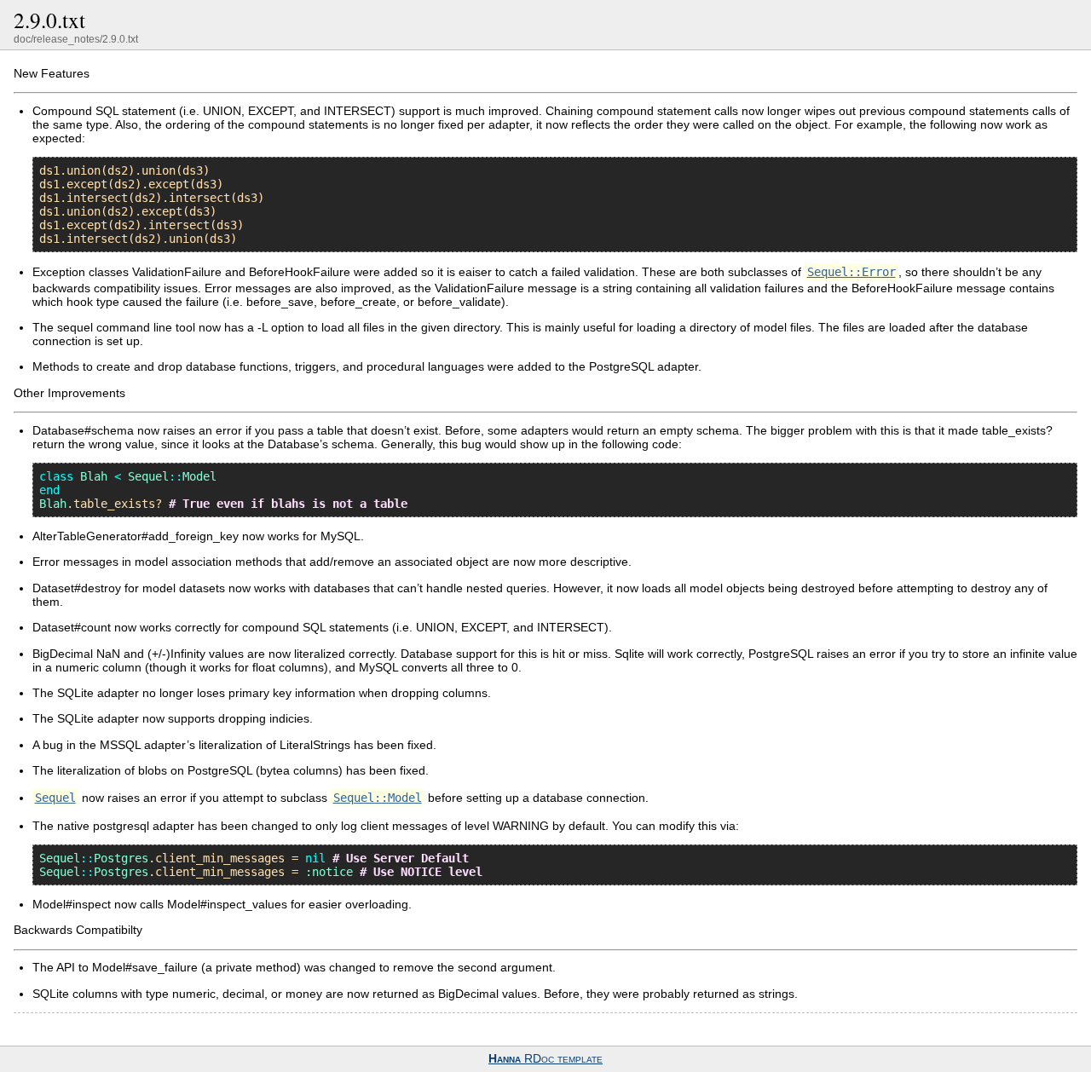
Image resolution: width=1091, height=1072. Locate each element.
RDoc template (545, 1058)
